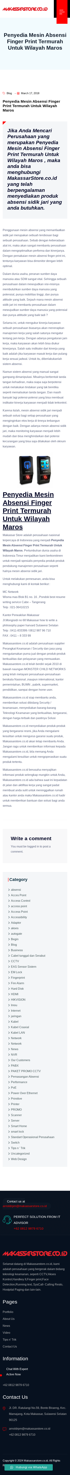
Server (15, 1120)
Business (17, 950)
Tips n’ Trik (9, 1339)
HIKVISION (18, 999)
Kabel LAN (18, 1032)
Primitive (16, 1098)
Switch (15, 1142)
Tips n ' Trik (18, 1148)
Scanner (16, 1115)
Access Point (19, 911)
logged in (33, 846)
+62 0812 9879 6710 (28, 1228)
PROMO (16, 1109)
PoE (14, 1087)
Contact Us (10, 1346)
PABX (15, 1065)
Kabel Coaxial (20, 1027)
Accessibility (19, 917)
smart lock (17, 1131)
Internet (15, 1010)
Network (16, 1038)
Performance (19, 1082)
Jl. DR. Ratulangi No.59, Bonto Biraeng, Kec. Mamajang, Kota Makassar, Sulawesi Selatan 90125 (38, 1413)
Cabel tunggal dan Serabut (28, 955)
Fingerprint (18, 977)
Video (6, 1332)
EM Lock (16, 972)
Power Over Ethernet (24, 1093)
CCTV (15, 961)
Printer (15, 1104)
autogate (16, 933)
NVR (14, 1054)
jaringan (16, 1016)
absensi (16, 889)
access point (19, 906)
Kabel (14, 1021)
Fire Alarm (17, 983)
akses (14, 928)
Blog (9, 93)
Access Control (20, 900)
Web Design (19, 1159)
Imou (14, 1005)
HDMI (14, 994)
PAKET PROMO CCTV (26, 1071)
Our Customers (20, 1060)
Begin (14, 939)
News (14, 1049)
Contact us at (25, 1204)
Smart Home (19, 1126)
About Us (9, 1318)
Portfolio (8, 1311)
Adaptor (16, 922)
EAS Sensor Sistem (23, 966)
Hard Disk (17, 988)
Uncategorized (20, 1153)
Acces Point (18, 895)
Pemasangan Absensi (25, 1076)
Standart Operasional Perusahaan (32, 1137)
